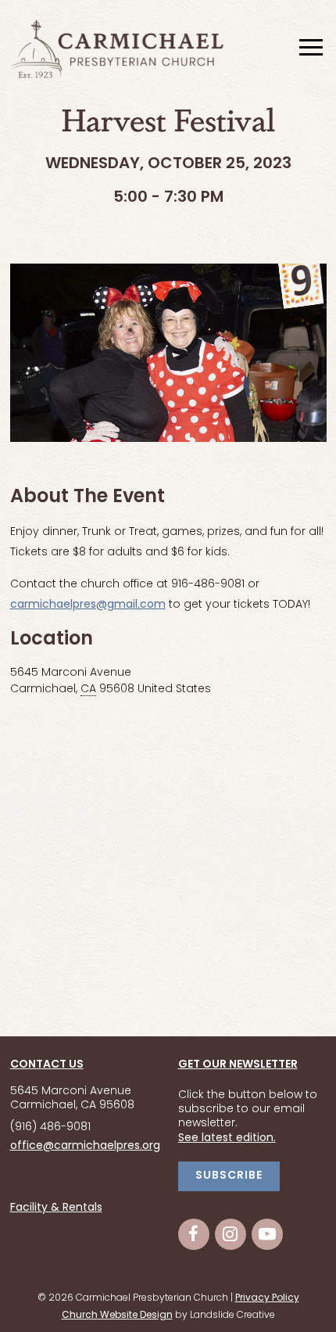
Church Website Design (117, 1315)
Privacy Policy (267, 1298)
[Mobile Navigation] (309, 48)
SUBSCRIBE (229, 1176)
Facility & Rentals (56, 1208)
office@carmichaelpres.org (85, 1146)
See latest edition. (227, 1138)
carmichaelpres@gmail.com (88, 605)
